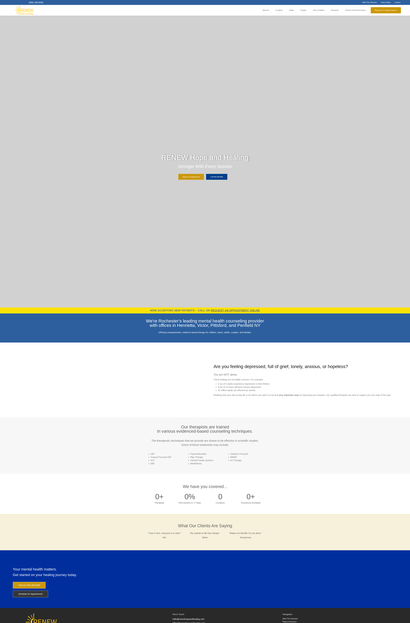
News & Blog (385, 2)
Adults (291, 10)
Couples (303, 10)
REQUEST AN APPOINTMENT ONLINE (235, 310)
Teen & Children (318, 10)
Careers (397, 2)
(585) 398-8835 (36, 2)
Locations (279, 10)
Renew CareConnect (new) (355, 10)
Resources (335, 10)
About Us (265, 10)
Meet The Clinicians (369, 2)
